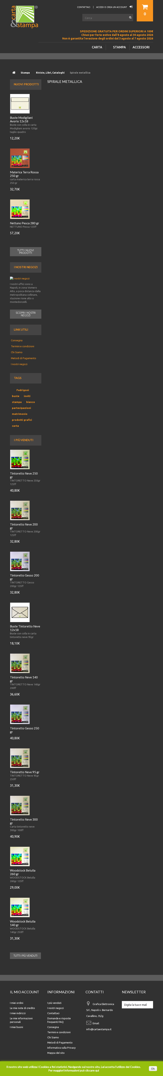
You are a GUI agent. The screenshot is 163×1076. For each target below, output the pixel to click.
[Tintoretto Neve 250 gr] (20, 459)
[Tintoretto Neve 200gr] (20, 510)
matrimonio (19, 413)
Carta (97, 47)
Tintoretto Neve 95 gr (25, 772)
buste (15, 396)
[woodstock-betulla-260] (20, 856)
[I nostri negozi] (25, 278)
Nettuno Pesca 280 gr (24, 223)
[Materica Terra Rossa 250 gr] (20, 158)
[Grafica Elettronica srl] (26, 23)
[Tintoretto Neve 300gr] (20, 805)
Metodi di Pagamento (23, 358)
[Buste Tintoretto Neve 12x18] (20, 612)
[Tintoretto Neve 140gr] (20, 663)
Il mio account (24, 992)
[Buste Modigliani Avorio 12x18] (20, 104)
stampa (17, 402)
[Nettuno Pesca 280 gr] (20, 209)
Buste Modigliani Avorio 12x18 (21, 119)
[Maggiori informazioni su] (12, 388)
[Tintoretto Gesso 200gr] (20, 561)
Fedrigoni (22, 390)
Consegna (16, 340)
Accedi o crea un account (112, 7)
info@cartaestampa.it (99, 1029)
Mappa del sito (56, 1052)
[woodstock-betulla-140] (20, 907)
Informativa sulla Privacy (61, 1047)
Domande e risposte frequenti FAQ (59, 1020)
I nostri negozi (26, 267)
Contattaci (53, 1013)
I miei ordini (16, 1002)
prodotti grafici (22, 419)
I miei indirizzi (18, 1013)
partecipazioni (21, 408)
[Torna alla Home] (14, 72)
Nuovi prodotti (26, 84)
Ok (153, 1068)
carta (15, 425)
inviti (27, 396)
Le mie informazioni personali (21, 1020)
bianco (30, 402)
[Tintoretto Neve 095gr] (20, 758)
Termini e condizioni (22, 346)
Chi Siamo (16, 352)
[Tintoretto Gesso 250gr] (20, 714)
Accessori (141, 47)
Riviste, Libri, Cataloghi (50, 72)
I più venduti (23, 440)
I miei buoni (16, 1027)
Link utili (21, 329)
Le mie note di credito (22, 1008)
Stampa (119, 47)
